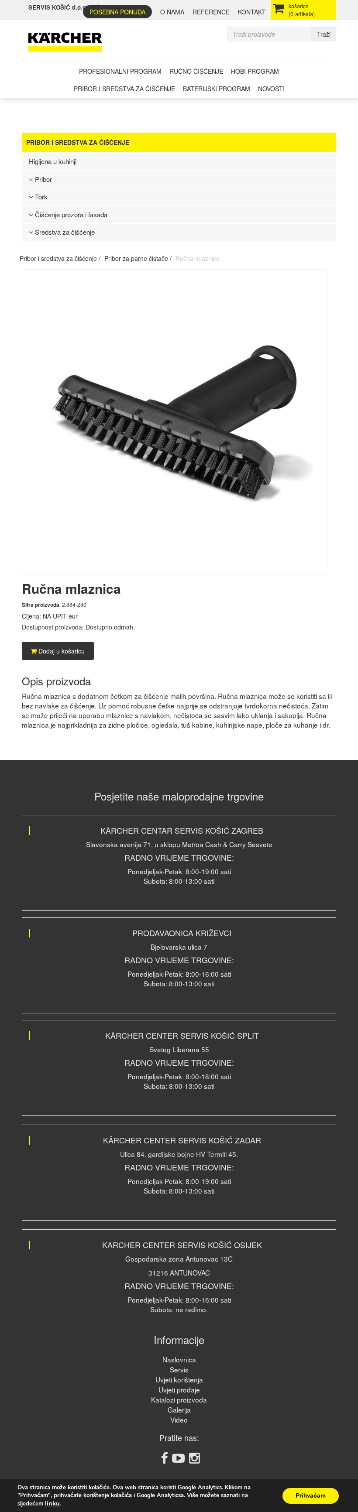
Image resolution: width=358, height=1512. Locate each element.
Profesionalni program (120, 71)
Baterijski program (216, 88)
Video (179, 1419)
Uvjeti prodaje (179, 1389)
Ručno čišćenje (196, 71)
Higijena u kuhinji (52, 161)
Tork (40, 196)
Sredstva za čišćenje (64, 231)
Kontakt (252, 11)
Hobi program (255, 71)
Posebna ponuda (117, 11)
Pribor (42, 179)
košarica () (302, 10)
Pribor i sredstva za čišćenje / (60, 258)
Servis (179, 1369)
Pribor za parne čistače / (138, 258)
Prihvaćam (311, 1495)
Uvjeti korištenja (179, 1379)
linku (52, 1503)
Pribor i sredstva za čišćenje (124, 88)
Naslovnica (179, 1359)
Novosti (271, 88)
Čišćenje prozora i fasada (70, 214)
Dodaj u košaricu (61, 651)
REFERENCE (211, 11)
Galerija (179, 1409)
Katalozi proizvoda (179, 1399)
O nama (172, 11)
